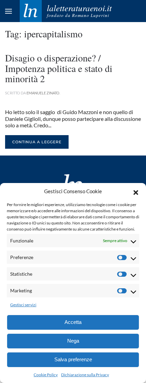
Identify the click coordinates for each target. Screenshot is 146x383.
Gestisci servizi (23, 304)
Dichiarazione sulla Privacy (85, 374)
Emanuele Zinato (42, 93)
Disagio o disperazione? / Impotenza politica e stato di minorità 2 (58, 68)
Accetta (73, 322)
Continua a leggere (36, 142)
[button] (135, 191)
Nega (73, 341)
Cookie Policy (46, 374)
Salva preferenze (73, 359)
